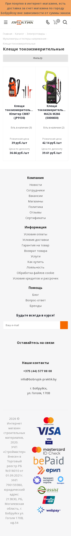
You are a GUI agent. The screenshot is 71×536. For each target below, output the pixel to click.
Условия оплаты (35, 234)
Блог (35, 295)
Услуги (35, 256)
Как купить (35, 262)
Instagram (39, 352)
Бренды (36, 306)
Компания (35, 178)
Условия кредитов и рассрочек (35, 278)
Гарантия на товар (35, 245)
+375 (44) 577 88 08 (37, 371)
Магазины (35, 201)
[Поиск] (65, 23)
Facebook (30, 352)
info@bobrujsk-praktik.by (39, 379)
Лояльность (35, 267)
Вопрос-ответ (35, 300)
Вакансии (36, 196)
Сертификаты (35, 218)
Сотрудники (35, 190)
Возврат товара (35, 251)
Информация (36, 227)
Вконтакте (20, 352)
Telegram (49, 352)
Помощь (35, 288)
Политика (35, 207)
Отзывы (35, 212)
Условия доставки (35, 240)
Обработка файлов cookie (35, 273)
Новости (35, 185)
